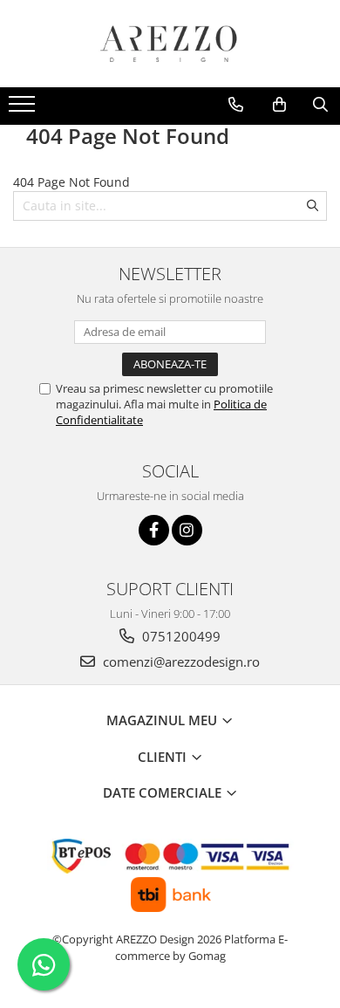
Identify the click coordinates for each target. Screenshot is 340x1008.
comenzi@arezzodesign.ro (179, 661)
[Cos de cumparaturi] (279, 104)
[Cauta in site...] (320, 104)
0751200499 (180, 636)
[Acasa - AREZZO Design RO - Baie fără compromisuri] (170, 43)
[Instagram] (187, 530)
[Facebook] (154, 530)
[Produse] (24, 109)
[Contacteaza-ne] (235, 104)
